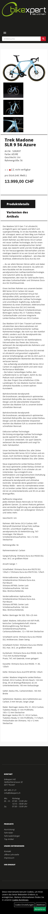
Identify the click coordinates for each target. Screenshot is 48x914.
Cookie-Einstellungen (24, 904)
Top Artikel (9, 839)
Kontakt (7, 851)
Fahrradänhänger (12, 836)
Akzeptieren (40, 909)
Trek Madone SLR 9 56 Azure (20, 142)
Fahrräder (8, 832)
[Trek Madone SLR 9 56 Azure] (24, 66)
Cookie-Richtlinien (20, 900)
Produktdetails (18, 204)
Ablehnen (41, 904)
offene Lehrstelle (11, 854)
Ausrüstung (9, 829)
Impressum (9, 857)
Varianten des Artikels (17, 214)
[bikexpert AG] (24, 9)
